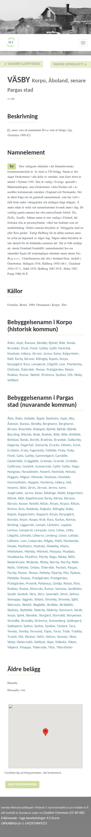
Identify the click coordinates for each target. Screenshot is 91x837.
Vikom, (72, 642)
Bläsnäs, (27, 434)
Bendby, (43, 343)
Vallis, (41, 637)
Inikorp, (26, 353)
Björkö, (54, 343)
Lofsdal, (73, 535)
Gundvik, (28, 466)
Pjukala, (75, 573)
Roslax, (24, 589)
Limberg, (52, 535)
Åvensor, (31, 343)
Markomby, (74, 364)
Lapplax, (66, 525)
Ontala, (35, 567)
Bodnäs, (48, 434)
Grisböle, (72, 461)
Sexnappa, (14, 599)
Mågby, (49, 541)
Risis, (77, 583)
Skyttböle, (27, 610)
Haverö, (46, 472)
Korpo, (64, 359)
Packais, (62, 567)
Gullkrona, (14, 466)
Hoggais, (13, 477)
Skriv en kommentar (22, 784)
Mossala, (56, 551)
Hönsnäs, (37, 477)
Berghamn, (51, 424)
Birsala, (13, 429)
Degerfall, (28, 445)
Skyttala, (13, 610)
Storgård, (45, 615)
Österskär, (28, 369)
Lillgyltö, (53, 364)
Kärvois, (30, 359)
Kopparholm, (27, 514)
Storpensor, (74, 615)
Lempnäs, (41, 530)
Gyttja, (67, 466)
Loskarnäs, (36, 541)
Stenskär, (32, 615)
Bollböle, (75, 434)
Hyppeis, (34, 482)
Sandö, (12, 594)
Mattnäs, (40, 546)
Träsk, (66, 631)
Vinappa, (26, 647)
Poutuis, (26, 578)
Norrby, (55, 562)
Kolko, (70, 509)
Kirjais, (55, 504)
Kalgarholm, (71, 353)
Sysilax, (39, 626)
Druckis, (55, 445)
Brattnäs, (47, 440)
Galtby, (44, 348)
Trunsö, (12, 637)
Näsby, (63, 557)
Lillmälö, (26, 535)
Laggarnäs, (28, 525)
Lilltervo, (39, 535)
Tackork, (63, 626)
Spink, (21, 615)
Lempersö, (39, 364)
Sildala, (39, 599)
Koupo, (34, 520)
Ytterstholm (65, 647)
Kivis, (22, 509)
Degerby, (14, 445)
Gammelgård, (45, 456)
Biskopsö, (40, 429)
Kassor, (24, 504)
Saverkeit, (53, 594)
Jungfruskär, (16, 493)
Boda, (37, 434)
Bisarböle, (26, 429)
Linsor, (63, 535)
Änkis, (11, 343)
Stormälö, (59, 615)
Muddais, (69, 551)
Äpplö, (41, 418)
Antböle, (30, 418)
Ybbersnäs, (40, 647)
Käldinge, (51, 493)
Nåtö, (71, 557)
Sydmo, (28, 626)
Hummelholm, (17, 482)
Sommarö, (66, 610)
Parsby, (12, 573)
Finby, (62, 450)
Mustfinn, (32, 557)
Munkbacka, (16, 557)
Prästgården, (56, 369)
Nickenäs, (33, 562)
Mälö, (59, 541)
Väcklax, (31, 637)
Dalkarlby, (74, 440)
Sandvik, (23, 594)
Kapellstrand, (35, 498)
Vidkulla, (61, 642)
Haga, (76, 466)
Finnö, (34, 348)
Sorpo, (12, 615)
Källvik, (12, 498)
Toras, (57, 631)
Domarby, (42, 445)
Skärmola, (14, 605)
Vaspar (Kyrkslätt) (68, 64)
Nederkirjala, (16, 562)
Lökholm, (14, 541)
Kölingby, (42, 359)
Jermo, (53, 488)
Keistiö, (34, 504)
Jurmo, (48, 353)
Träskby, (76, 631)
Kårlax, (59, 498)
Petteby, (45, 573)
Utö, (71, 375)
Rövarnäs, (37, 589)
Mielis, (64, 546)
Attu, (72, 418)
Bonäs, (71, 343)
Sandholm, (75, 589)
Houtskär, (64, 477)
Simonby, (51, 599)
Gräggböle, (32, 461)
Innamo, (13, 488)
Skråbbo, (53, 605)
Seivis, (64, 594)
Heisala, (70, 472)
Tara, (72, 626)
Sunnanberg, (58, 621)
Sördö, (78, 610)
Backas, (25, 424)
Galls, (21, 456)
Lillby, (70, 530)
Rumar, (24, 375)
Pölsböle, (14, 578)
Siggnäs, (28, 599)
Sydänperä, (74, 621)
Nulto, (12, 567)
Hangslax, (14, 472)
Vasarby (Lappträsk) (23, 64)
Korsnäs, (13, 520)
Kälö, (11, 359)
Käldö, (62, 493)
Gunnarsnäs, (44, 466)
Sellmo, (74, 594)
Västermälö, (25, 642)
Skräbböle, (66, 605)
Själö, (75, 599)
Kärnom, (70, 498)
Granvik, (59, 461)
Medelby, (53, 546)
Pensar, (41, 369)
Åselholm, (53, 418)
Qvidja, (58, 583)
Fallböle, (52, 450)
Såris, (33, 594)
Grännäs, (46, 461)
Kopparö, (43, 514)
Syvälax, (62, 375)
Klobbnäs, (33, 509)
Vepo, (51, 642)
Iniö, (69, 482)
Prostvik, (32, 583)
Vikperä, (13, 647)
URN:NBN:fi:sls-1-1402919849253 (24, 823)
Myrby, (44, 557)
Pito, (66, 573)
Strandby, (14, 621)
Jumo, (63, 488)
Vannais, (63, 637)
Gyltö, (53, 348)
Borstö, (35, 440)
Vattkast (12, 380)
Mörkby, (31, 551)
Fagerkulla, (38, 450)
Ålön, (11, 418)
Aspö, (20, 343)
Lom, (63, 364)
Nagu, (53, 557)
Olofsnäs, (14, 369)
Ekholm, (67, 445)
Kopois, (54, 359)
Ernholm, (14, 450)
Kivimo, (12, 509)
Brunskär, (14, 348)
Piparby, (57, 573)
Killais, (45, 504)
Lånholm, (54, 525)
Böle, (63, 343)
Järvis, (32, 488)
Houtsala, (14, 353)
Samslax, (61, 589)
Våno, (73, 637)
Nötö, (75, 562)
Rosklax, (13, 375)
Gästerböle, (15, 461)
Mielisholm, (16, 551)
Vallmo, (51, 637)
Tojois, (48, 631)
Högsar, (25, 477)
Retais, (69, 369)
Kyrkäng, (13, 525)
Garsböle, (61, 456)
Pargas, (73, 567)
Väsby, (78, 375)
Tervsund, (37, 631)
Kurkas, (60, 520)
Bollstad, (13, 440)
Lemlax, (13, 530)
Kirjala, (65, 504)
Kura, (27, 364)
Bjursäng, (14, 434)
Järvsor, (37, 353)
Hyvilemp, (47, 482)
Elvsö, (25, 348)
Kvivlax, (71, 520)
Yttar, (52, 647)
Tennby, (24, 631)
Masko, (12, 546)
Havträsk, (64, 348)
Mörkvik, (43, 551)
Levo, (52, 530)
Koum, (24, 520)
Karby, (19, 359)
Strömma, (48, 375)
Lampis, (41, 525)
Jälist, (23, 488)
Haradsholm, (31, 472)
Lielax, (61, 530)
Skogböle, (40, 605)
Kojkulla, (46, 509)
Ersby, (25, 450)
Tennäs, (13, 631)
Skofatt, (35, 375)
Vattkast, (40, 642)
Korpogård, (15, 364)
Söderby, (40, 610)
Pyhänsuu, (45, 583)
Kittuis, (75, 504)
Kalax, (58, 353)
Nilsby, (45, 562)
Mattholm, (25, 546)
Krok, (43, 520)
